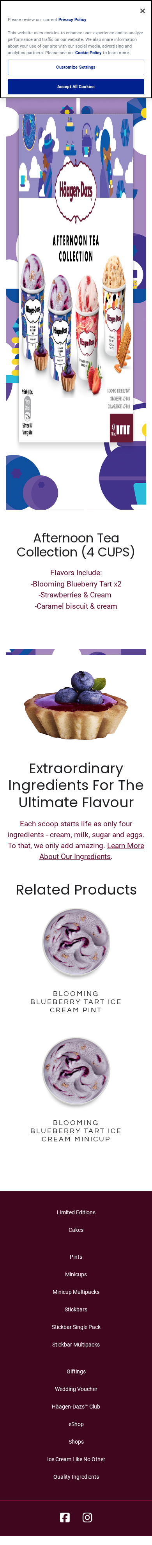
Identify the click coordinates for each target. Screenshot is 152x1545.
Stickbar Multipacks (76, 1344)
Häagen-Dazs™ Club (76, 1406)
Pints (76, 1257)
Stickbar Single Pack (76, 1327)
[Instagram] (87, 1518)
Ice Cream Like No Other (76, 1459)
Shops (76, 1442)
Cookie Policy (88, 52)
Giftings (76, 1371)
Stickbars (76, 1309)
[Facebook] (65, 1518)
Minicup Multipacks (76, 1292)
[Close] (142, 10)
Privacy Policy (72, 19)
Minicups (76, 1274)
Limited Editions (76, 1212)
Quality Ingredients (76, 1477)
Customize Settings (75, 67)
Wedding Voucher (76, 1389)
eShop (76, 1424)
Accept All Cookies (76, 86)
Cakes (76, 1230)
